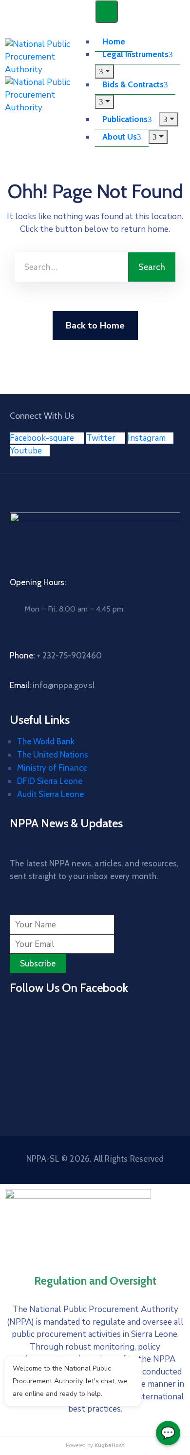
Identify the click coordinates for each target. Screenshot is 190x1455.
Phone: (56, 655)
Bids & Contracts (133, 84)
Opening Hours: (38, 582)
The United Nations (52, 754)
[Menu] (104, 71)
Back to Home (95, 325)
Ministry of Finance (52, 768)
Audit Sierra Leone (50, 794)
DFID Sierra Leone (49, 781)
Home (113, 41)
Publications (125, 119)
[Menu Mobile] (106, 11)
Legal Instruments (135, 54)
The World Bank (46, 741)
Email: (52, 685)
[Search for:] (71, 267)
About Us (119, 137)
